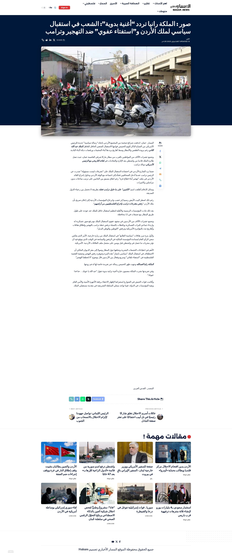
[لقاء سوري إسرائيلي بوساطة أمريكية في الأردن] (59, 493)
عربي (188, 39)
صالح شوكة (186, 475)
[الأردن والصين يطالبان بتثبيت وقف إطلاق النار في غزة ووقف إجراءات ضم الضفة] (59, 452)
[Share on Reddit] (46, 40)
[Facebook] (120, 542)
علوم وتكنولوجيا (96, 502)
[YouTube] (113, 542)
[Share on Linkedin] (50, 40)
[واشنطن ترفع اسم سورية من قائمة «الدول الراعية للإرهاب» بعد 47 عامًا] (97, 452)
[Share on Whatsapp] (160, 162)
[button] (64, 7)
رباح (151, 478)
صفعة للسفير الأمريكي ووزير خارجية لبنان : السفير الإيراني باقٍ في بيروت (135, 470)
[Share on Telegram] (160, 168)
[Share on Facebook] (160, 151)
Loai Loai (148, 516)
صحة (111, 502)
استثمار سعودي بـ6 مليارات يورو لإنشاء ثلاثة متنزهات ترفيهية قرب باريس (173, 511)
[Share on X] (54, 40)
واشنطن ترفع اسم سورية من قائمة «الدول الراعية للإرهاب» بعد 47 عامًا (98, 470)
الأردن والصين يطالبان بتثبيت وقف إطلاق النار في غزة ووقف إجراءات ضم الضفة (60, 470)
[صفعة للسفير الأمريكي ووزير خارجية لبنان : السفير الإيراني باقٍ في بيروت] (135, 452)
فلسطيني (180, 461)
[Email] (160, 174)
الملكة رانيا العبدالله (145, 264)
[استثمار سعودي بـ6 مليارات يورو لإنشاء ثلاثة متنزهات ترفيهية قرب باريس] (173, 493)
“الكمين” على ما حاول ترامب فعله (114, 189)
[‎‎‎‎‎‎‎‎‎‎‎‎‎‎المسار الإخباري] (180, 7)
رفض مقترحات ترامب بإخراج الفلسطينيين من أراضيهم (118, 203)
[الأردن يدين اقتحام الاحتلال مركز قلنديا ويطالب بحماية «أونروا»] (173, 452)
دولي (149, 461)
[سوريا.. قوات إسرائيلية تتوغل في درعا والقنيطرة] (135, 493)
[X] (116, 542)
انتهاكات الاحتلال (140, 502)
